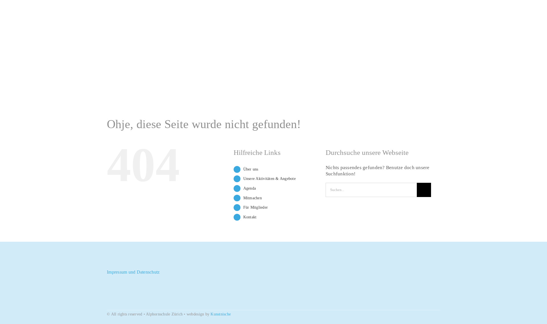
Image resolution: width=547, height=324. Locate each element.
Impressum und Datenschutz (133, 272)
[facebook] (108, 262)
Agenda (249, 188)
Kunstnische (221, 314)
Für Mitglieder (255, 207)
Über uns (250, 169)
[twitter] (117, 262)
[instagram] (127, 262)
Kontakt (250, 217)
